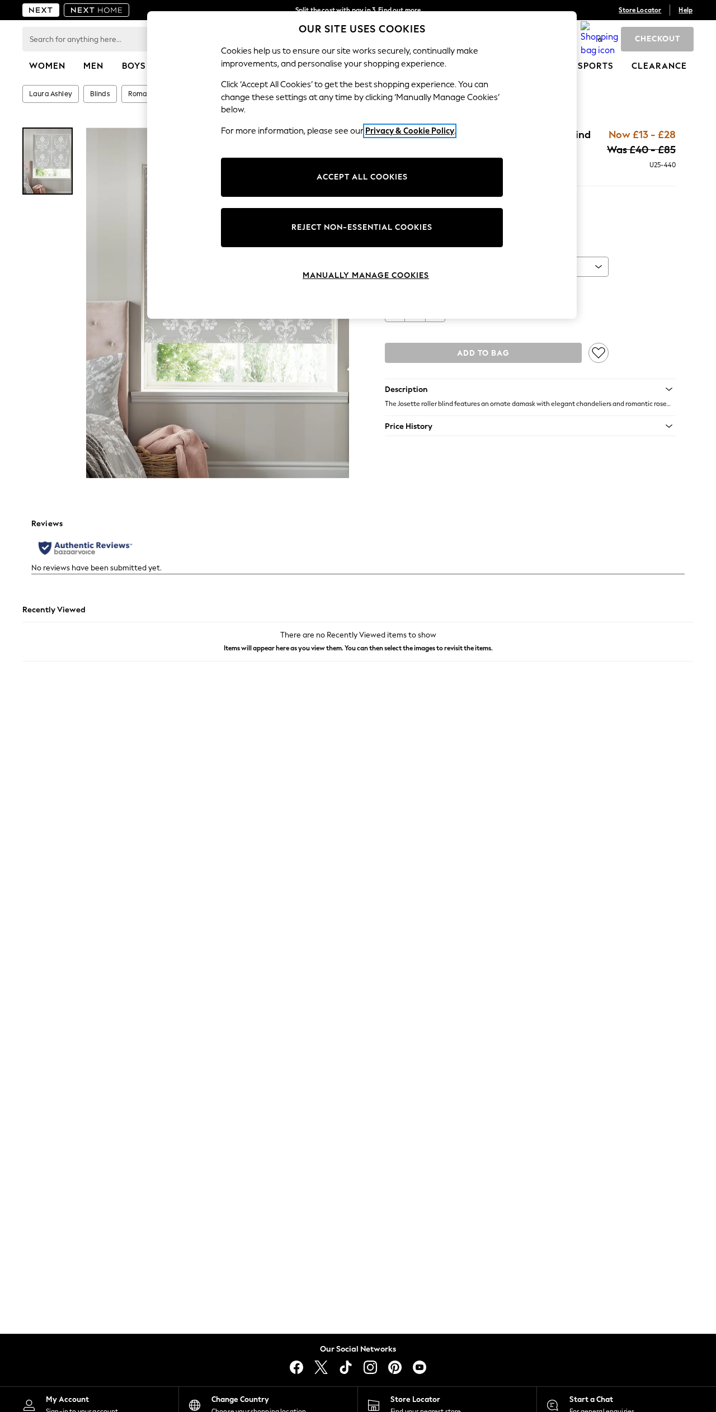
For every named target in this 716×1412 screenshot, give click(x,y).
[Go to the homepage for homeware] (97, 10)
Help (686, 10)
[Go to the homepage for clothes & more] (40, 10)
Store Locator (640, 10)
